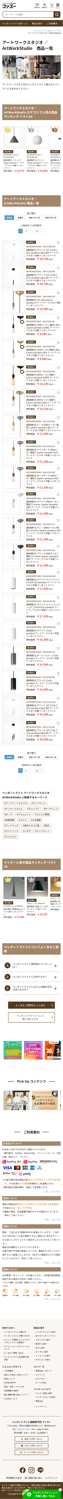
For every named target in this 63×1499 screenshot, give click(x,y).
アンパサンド (39, 803)
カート (52, 5)
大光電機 (36, 819)
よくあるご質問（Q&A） (14, 1352)
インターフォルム (14, 808)
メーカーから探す (43, 1355)
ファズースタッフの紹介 (46, 1397)
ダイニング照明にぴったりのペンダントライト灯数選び (17, 1341)
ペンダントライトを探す (46, 1332)
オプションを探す (43, 1359)
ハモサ (27, 831)
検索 (57, 14)
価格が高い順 (50, 217)
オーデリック (51, 808)
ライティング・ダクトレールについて (17, 1347)
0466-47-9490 (24, 1429)
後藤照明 (10, 819)
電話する (44, 5)
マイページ (40, 1374)
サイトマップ (51, 1477)
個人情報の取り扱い (34, 1477)
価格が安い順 (34, 217)
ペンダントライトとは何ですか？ (30, 976)
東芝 (47, 825)
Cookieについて (10, 1398)
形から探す (40, 1347)
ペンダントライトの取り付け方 (17, 1335)
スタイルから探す (43, 1339)
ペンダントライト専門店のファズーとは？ (32, 965)
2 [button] (26, 231)
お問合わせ (37, 5)
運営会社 (39, 1401)
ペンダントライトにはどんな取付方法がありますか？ (32, 988)
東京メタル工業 (31, 825)
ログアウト (40, 1378)
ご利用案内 (52, 23)
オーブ (9, 814)
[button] (43, 231)
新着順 (20, 217)
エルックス (34, 808)
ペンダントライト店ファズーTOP (47, 30)
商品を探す (37, 23)
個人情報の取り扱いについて (16, 1394)
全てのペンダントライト (46, 1335)
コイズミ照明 (42, 814)
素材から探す (41, 1343)
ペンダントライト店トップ (15, 23)
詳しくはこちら (53, 1191)
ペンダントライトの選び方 (15, 1332)
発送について (9, 1378)
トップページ (41, 1406)
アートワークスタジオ (16, 803)
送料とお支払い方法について (16, 1374)
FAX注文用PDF (10, 1382)
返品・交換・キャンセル (14, 1386)
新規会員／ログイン (44, 1370)
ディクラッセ (12, 825)
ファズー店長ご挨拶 (44, 1393)
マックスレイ (43, 831)
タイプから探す (42, 1351)
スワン (23, 819)
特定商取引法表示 (11, 1390)
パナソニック (12, 831)
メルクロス (11, 836)
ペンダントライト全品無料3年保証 (16, 1358)
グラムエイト (24, 814)
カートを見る (41, 1382)
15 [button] (37, 231)
